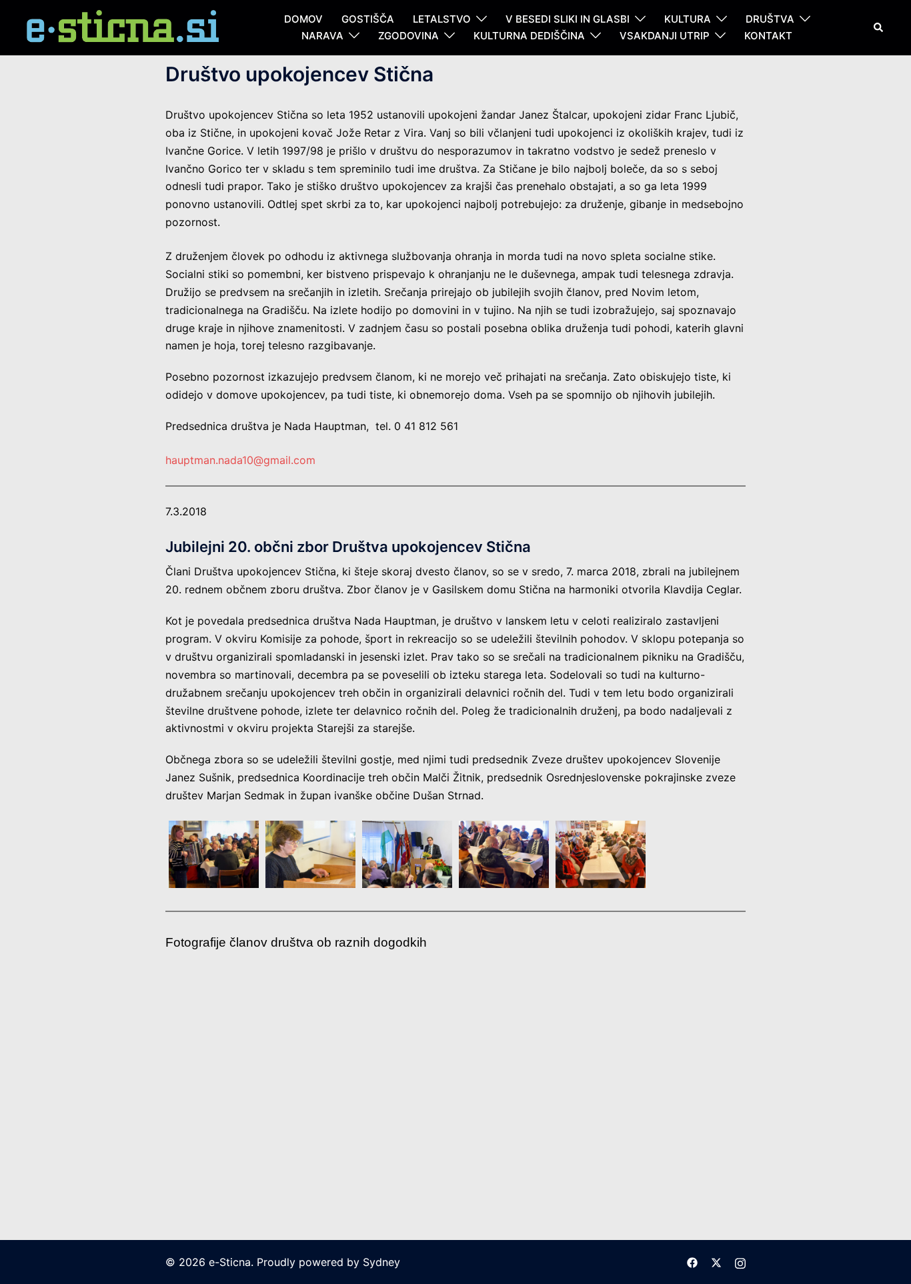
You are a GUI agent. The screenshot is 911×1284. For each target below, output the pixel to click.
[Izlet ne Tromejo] (601, 1004)
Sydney (381, 1262)
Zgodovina (408, 35)
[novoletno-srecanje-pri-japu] (601, 1079)
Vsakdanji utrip (665, 35)
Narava (322, 35)
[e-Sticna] (124, 26)
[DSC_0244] (214, 854)
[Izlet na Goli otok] (697, 1004)
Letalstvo (442, 19)
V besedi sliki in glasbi (568, 19)
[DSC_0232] (504, 854)
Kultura (687, 19)
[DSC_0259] (697, 854)
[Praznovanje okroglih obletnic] (310, 1004)
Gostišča (367, 19)
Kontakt (768, 35)
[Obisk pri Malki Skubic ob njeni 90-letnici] (504, 1004)
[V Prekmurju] (310, 1079)
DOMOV (303, 19)
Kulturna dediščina (529, 35)
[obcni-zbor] (697, 1079)
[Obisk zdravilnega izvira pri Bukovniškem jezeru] (407, 1079)
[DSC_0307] (407, 854)
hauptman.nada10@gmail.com (240, 460)
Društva (770, 19)
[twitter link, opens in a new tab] (716, 1262)
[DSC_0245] (310, 854)
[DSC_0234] (601, 854)
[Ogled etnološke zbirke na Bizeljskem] (407, 1004)
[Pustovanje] (214, 1079)
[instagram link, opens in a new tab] (740, 1262)
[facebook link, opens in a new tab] (692, 1262)
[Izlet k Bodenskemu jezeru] (214, 1004)
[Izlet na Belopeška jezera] (504, 1079)
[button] (879, 27)
